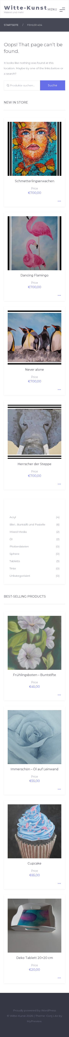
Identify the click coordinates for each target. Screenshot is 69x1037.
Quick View (58, 200)
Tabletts (15, 561)
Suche (52, 85)
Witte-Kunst (25, 8)
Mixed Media (18, 532)
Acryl (13, 517)
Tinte (13, 568)
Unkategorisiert (20, 575)
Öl (11, 539)
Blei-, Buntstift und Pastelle (27, 524)
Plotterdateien (19, 546)
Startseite (11, 24)
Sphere (14, 554)
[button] (56, 9)
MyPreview (34, 1021)
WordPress (48, 1010)
